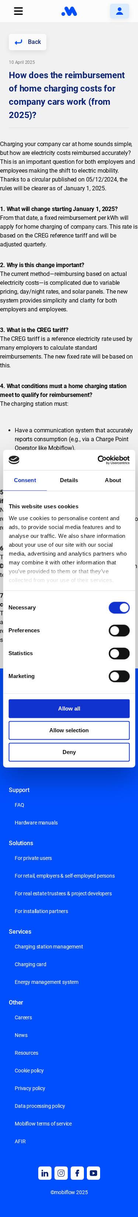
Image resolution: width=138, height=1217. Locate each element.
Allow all (69, 708)
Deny (69, 752)
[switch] (119, 630)
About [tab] (113, 480)
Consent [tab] (25, 480)
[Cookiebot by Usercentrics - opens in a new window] (98, 460)
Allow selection (69, 730)
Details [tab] (69, 480)
